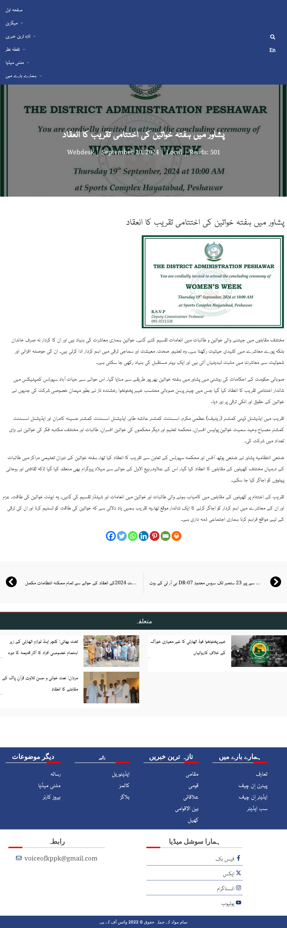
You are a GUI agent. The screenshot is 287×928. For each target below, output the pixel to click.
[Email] (165, 536)
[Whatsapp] (133, 536)
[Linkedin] (144, 536)
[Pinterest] (154, 536)
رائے (102, 756)
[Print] (176, 536)
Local (174, 152)
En (272, 49)
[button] (272, 37)
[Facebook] (111, 536)
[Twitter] (122, 536)
